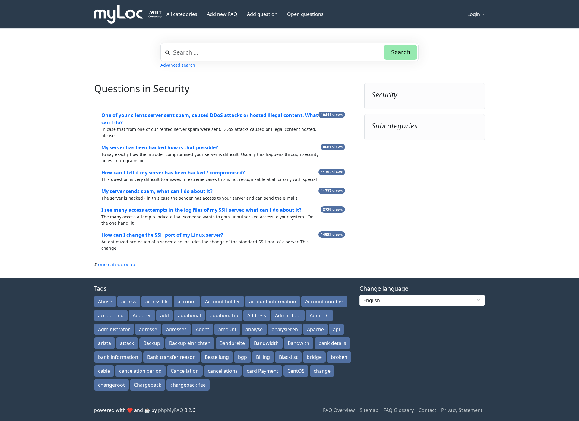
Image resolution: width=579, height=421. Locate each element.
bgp (242, 357)
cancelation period (140, 371)
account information (272, 301)
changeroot (111, 384)
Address (256, 315)
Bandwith (298, 343)
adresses (176, 329)
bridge (314, 357)
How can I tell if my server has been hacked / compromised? (173, 172)
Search (400, 52)
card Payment (262, 371)
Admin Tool (288, 315)
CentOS (296, 371)
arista (104, 343)
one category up (116, 264)
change (322, 371)
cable (104, 371)
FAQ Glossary (398, 410)
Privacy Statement (461, 410)
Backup (151, 343)
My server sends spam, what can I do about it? (157, 191)
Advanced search (177, 65)
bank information (118, 357)
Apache (315, 329)
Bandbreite (232, 343)
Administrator (114, 329)
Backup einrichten (189, 343)
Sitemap (369, 410)
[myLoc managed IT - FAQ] (128, 14)
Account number (324, 301)
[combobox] (289, 52)
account (187, 301)
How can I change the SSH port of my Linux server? (162, 235)
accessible (157, 301)
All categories (181, 14)
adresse (148, 329)
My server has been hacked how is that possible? (159, 147)
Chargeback (147, 384)
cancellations (223, 371)
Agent (202, 329)
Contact (427, 410)
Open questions (305, 14)
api (336, 329)
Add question (262, 14)
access (128, 301)
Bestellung (217, 357)
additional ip (224, 315)
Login (474, 14)
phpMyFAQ (170, 410)
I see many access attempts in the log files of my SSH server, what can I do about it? (201, 210)
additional (189, 315)
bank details (332, 343)
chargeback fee (188, 384)
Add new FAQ (222, 14)
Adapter (142, 315)
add (164, 315)
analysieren (285, 329)
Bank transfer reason (171, 357)
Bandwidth (266, 343)
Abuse (105, 301)
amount (227, 329)
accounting (111, 315)
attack (127, 343)
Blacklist (288, 357)
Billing (263, 357)
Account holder (222, 301)
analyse (254, 329)
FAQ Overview (339, 410)
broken (339, 357)
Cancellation (185, 371)
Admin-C (319, 315)
